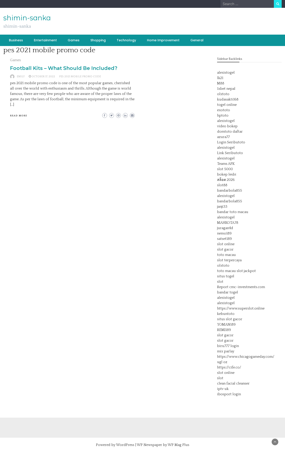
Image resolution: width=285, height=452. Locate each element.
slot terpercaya (229, 260)
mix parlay (225, 351)
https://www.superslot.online (241, 308)
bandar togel (227, 292)
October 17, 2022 (43, 76)
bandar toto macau (232, 212)
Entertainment (45, 40)
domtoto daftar (230, 132)
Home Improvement (163, 40)
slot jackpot (246, 271)
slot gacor (225, 249)
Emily (21, 76)
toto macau (226, 255)
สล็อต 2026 (226, 180)
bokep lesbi (226, 174)
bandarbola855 (229, 190)
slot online (225, 244)
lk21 (220, 78)
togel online (227, 105)
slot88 (222, 185)
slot (220, 282)
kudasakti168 (227, 99)
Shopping (98, 40)
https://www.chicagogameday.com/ (245, 357)
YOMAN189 (226, 324)
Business (16, 40)
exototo (223, 110)
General (197, 40)
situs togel (225, 276)
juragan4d (225, 228)
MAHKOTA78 (227, 223)
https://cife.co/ (229, 367)
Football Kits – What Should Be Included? (63, 68)
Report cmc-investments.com (241, 287)
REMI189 (224, 330)
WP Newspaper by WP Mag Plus (163, 445)
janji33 (222, 207)
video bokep (227, 126)
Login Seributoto (231, 142)
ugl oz (222, 362)
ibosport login (229, 394)
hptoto (222, 115)
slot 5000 (225, 169)
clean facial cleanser (233, 383)
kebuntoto (225, 314)
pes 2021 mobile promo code (80, 76)
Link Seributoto (230, 153)
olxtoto (223, 94)
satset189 (224, 239)
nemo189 (224, 233)
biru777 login (228, 346)
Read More (18, 115)
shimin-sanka (27, 18)
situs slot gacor (229, 319)
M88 (220, 83)
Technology (126, 40)
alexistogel (226, 73)
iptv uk (223, 389)
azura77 (223, 137)
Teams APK (226, 164)
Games (73, 40)
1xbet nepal (226, 89)
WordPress (125, 445)
